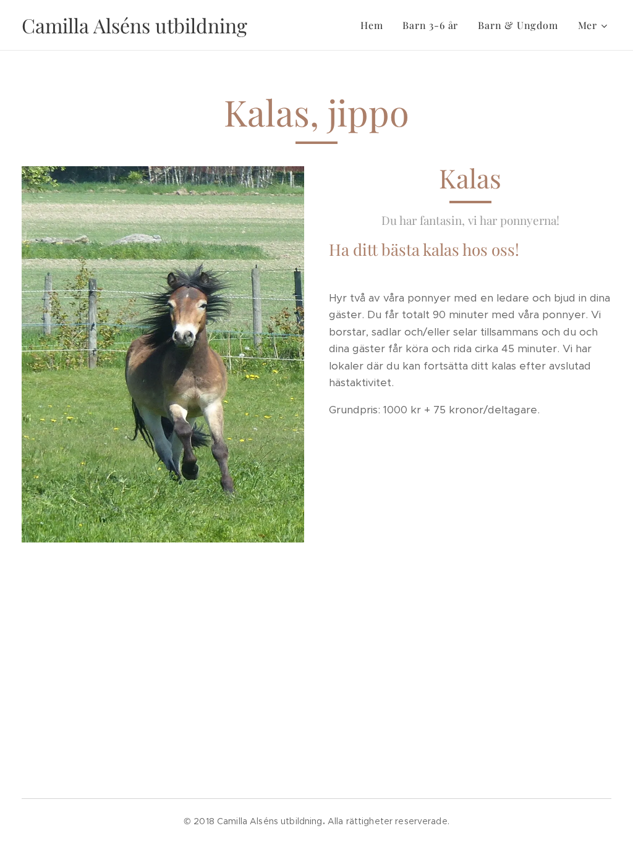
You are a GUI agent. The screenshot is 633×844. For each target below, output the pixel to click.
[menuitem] (375, 25)
